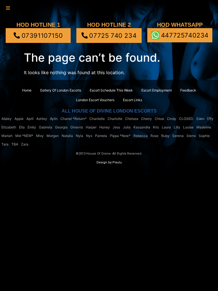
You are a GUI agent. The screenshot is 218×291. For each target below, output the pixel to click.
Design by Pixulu (109, 162)
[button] (8, 8)
